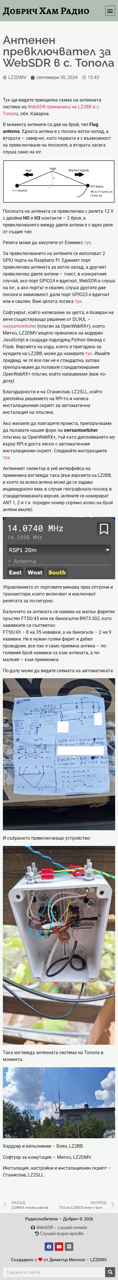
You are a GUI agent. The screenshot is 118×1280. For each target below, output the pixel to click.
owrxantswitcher (19, 326)
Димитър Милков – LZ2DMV (77, 1259)
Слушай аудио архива (61, 1233)
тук (87, 242)
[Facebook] (49, 1246)
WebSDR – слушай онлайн (61, 1227)
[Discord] (69, 1246)
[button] (110, 11)
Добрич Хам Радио (46, 10)
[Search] (110, 1272)
